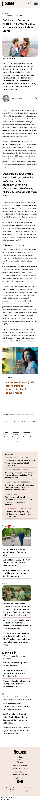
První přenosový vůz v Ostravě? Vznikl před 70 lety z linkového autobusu (16, 706)
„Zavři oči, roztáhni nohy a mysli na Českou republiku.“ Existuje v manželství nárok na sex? (19, 487)
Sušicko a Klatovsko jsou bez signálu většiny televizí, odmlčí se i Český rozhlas (16, 730)
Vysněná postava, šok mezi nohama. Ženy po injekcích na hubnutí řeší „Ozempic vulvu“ (20, 475)
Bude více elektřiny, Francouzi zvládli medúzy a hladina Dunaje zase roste (16, 573)
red (15, 494)
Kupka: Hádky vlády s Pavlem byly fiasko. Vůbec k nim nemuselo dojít (16, 562)
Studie (4, 110)
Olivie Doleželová (22, 482)
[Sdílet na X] (36, 421)
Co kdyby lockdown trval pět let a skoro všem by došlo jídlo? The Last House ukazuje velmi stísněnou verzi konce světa (16, 639)
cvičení (27, 434)
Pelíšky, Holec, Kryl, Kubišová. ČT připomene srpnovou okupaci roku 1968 (16, 684)
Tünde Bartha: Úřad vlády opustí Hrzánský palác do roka (14, 552)
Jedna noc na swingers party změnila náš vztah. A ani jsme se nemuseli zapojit (18, 514)
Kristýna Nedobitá (22, 458)
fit (6, 434)
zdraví (15, 434)
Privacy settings (5, 800)
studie (11, 295)
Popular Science (27, 415)
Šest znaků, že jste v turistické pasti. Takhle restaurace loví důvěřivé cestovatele (20, 463)
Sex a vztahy (10, 509)
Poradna (8, 458)
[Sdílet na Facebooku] (34, 422)
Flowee (9, 3)
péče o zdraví (10, 440)
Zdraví (8, 470)
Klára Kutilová (25, 509)
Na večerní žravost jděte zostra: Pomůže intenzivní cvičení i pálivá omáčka (20, 388)
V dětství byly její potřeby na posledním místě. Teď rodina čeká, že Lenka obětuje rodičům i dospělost (19, 500)
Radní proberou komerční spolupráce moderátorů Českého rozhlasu (14, 673)
